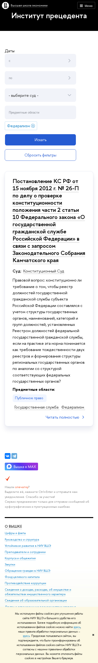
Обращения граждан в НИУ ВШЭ (27, 571)
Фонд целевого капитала (22, 577)
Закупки (10, 564)
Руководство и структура (22, 539)
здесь (77, 627)
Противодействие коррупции (25, 583)
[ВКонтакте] (7, 456)
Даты (10, 50)
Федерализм (73, 407)
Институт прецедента (49, 15)
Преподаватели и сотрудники (25, 552)
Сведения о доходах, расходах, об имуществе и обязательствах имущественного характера (38, 592)
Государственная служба (37, 407)
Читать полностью (62, 417)
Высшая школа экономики (29, 5)
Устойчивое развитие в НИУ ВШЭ (28, 546)
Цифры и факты (15, 533)
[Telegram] (14, 456)
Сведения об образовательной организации (36, 600)
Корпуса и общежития (20, 558)
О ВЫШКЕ (13, 526)
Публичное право (29, 398)
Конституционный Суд (43, 271)
